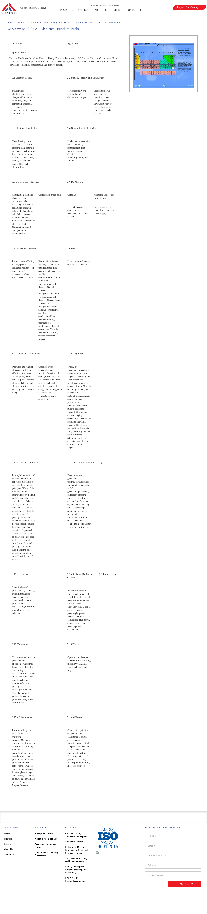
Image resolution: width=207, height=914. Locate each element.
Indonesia (117, 5)
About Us (100, 10)
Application (73, 43)
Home (9, 22)
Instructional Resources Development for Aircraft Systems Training (76, 850)
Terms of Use (117, 908)
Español (96, 5)
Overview (17, 43)
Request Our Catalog (187, 7)
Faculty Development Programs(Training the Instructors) (75, 869)
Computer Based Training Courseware (50, 22)
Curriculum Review (74, 842)
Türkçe (110, 5)
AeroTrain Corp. (122, 898)
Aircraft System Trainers (46, 839)
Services (83, 10)
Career (116, 10)
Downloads (89, 908)
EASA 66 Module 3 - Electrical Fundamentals (98, 22)
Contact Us (134, 10)
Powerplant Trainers (44, 833)
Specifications (19, 52)
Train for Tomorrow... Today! (32, 8)
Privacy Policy (102, 908)
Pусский (103, 5)
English (89, 5)
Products (66, 10)
